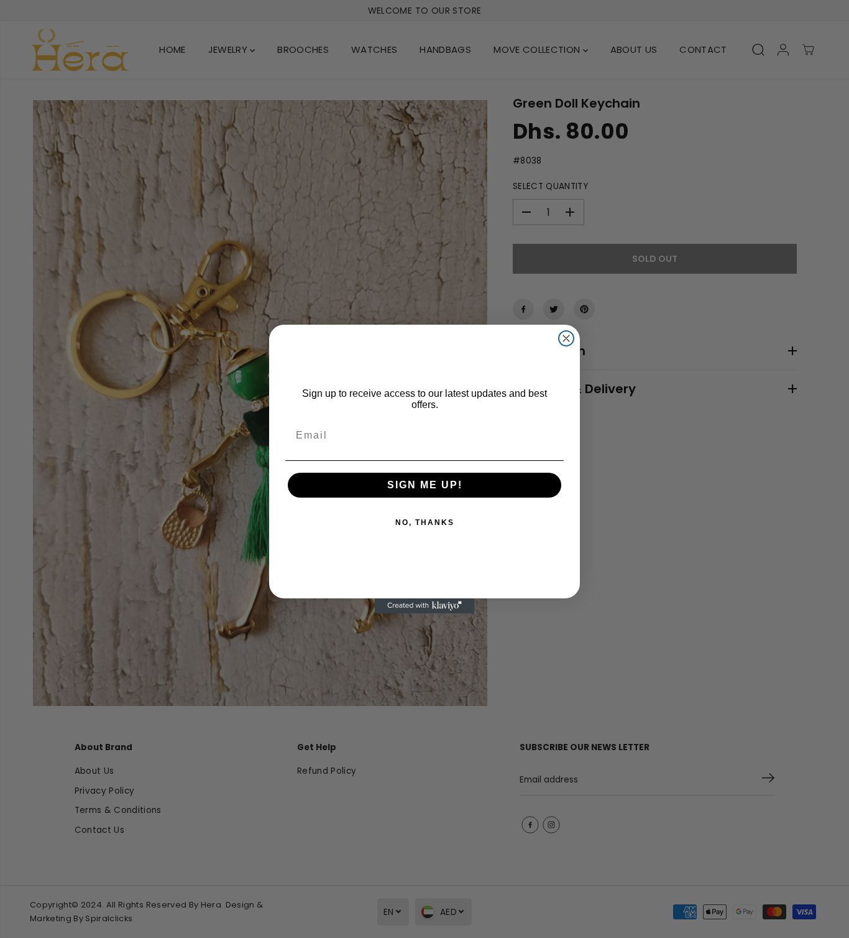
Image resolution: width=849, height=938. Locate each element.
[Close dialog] (566, 338)
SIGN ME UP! (424, 485)
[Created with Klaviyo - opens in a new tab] (424, 605)
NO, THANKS (424, 522)
